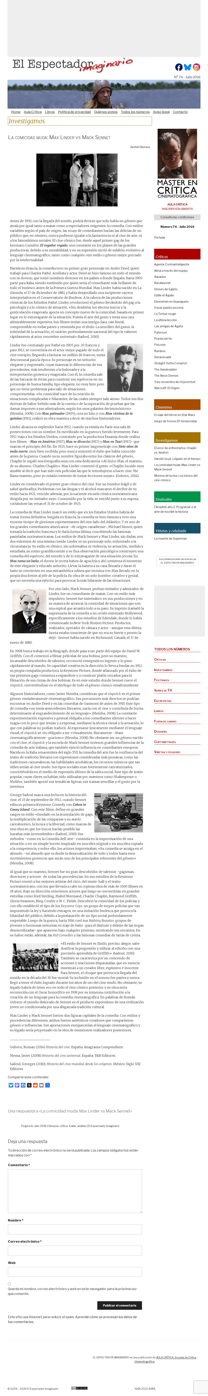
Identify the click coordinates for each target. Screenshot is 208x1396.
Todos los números (135, 112)
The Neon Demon (166, 375)
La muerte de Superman (170, 538)
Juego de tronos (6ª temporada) (175, 421)
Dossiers (160, 731)
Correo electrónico (25, 1241)
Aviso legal (161, 112)
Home (16, 112)
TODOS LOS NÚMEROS (172, 649)
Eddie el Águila (164, 295)
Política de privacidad (74, 112)
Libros (50, 112)
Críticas (160, 659)
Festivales (161, 680)
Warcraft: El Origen (167, 388)
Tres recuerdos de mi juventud (174, 382)
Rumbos (160, 351)
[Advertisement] (104, 28)
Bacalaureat (162, 283)
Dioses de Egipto (166, 289)
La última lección (165, 320)
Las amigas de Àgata (168, 326)
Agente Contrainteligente (171, 264)
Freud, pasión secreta (168, 307)
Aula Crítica (33, 112)
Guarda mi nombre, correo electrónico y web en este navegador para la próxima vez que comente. (72, 1291)
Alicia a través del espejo (171, 270)
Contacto (180, 112)
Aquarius (160, 276)
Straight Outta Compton (170, 363)
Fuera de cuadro (165, 721)
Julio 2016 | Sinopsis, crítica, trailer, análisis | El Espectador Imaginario (76, 1126)
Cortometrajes (165, 742)
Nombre (15, 1220)
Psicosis (160, 344)
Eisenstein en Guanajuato (171, 301)
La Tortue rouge (165, 313)
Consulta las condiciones (177, 217)
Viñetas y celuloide (167, 752)
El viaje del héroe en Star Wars (174, 415)
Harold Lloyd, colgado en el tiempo (177, 458)
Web (11, 1263)
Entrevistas (162, 701)
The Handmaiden (165, 369)
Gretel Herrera (140, 147)
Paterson (160, 332)
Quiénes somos (106, 112)
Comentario (19, 1165)
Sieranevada (162, 357)
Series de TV (163, 690)
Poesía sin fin (163, 338)
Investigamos (163, 670)
